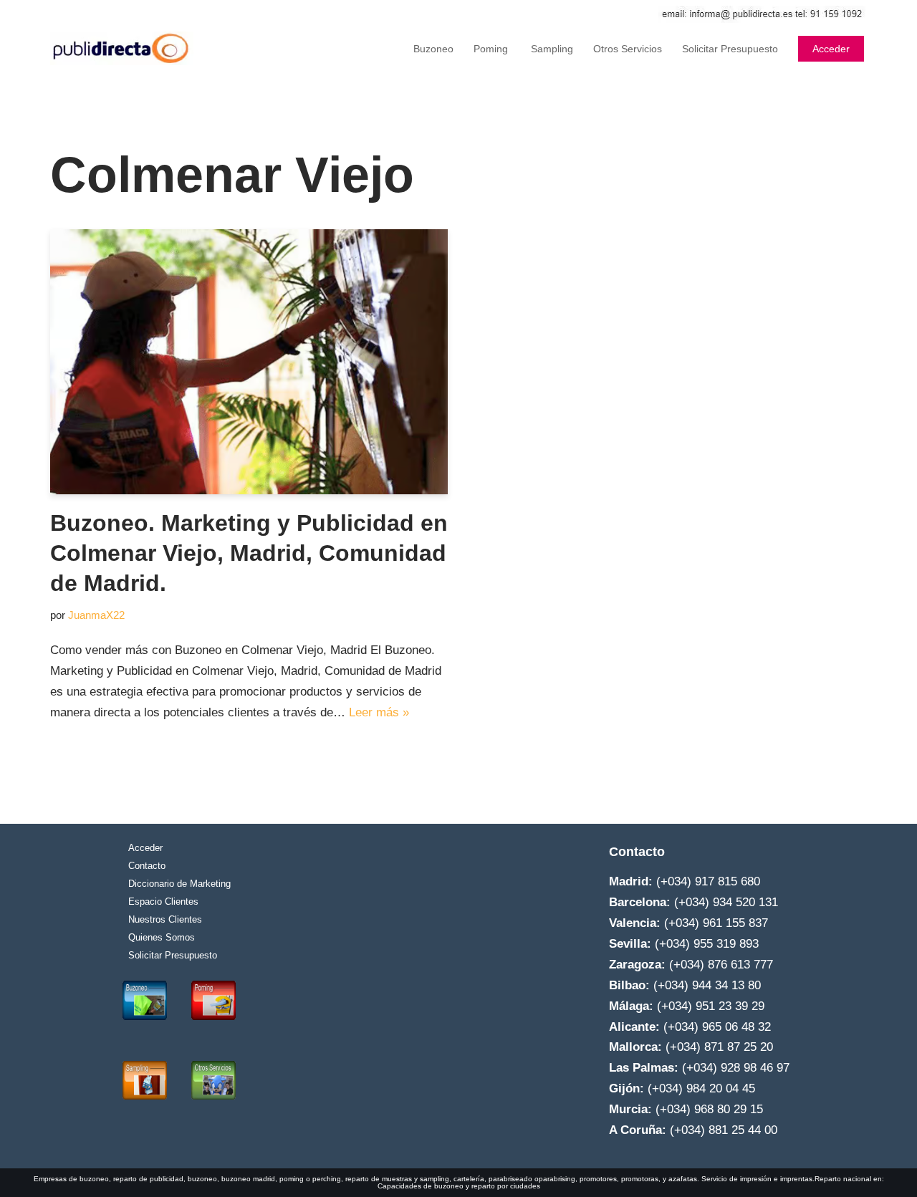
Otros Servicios (627, 48)
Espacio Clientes (163, 901)
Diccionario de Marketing (179, 883)
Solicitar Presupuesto (730, 48)
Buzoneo (433, 48)
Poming (491, 48)
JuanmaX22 (96, 615)
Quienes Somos (161, 937)
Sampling (550, 48)
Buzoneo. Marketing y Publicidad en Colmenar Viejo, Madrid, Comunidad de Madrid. (249, 552)
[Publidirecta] (121, 48)
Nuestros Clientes (165, 919)
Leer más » (379, 712)
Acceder (831, 48)
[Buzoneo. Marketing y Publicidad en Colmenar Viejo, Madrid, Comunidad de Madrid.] (249, 361)
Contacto (146, 865)
